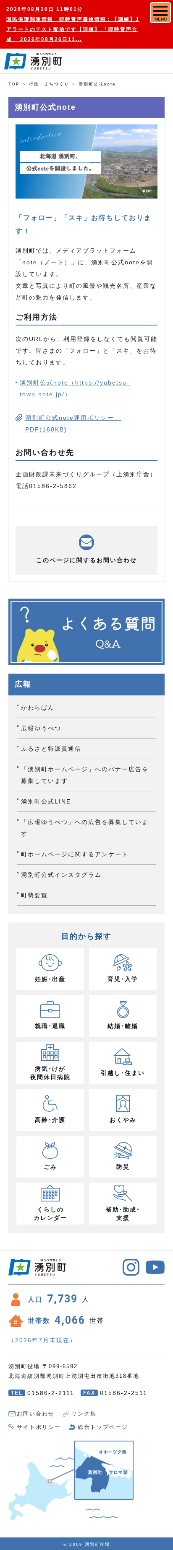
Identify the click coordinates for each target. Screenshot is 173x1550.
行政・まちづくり (49, 84)
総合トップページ (103, 1427)
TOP (14, 84)
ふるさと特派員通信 (51, 748)
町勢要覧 (34, 895)
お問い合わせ (36, 1413)
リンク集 (84, 1413)
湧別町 (33, 61)
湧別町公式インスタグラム (61, 874)
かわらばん (38, 707)
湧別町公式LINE (46, 801)
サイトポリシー (39, 1427)
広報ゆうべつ (41, 728)
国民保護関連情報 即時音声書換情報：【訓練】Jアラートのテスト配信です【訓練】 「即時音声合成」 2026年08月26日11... (72, 29)
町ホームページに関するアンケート (74, 854)
